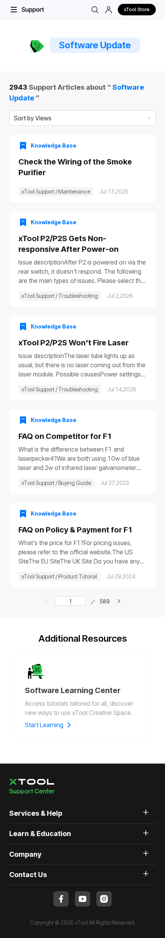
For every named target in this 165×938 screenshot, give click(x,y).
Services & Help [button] (35, 813)
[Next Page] (119, 601)
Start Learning (44, 725)
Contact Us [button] (28, 875)
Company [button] (25, 854)
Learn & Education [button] (40, 834)
